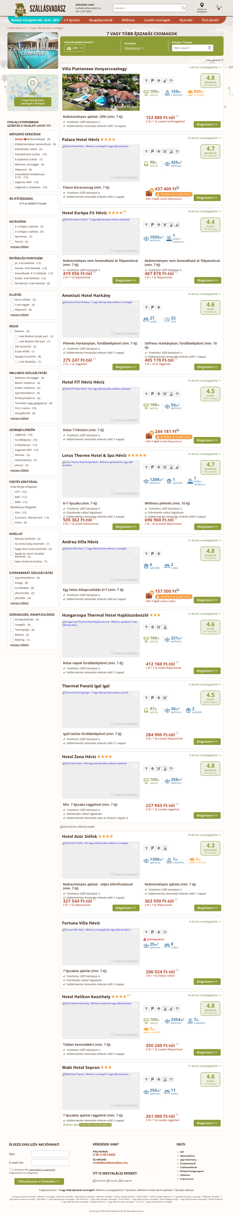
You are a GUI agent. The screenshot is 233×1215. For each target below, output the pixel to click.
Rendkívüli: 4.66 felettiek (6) (32, 283)
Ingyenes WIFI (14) (26, 182)
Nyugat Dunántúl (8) (28, 356)
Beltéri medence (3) (27, 383)
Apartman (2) (23, 236)
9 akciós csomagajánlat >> (205, 755)
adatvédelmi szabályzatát (42, 1169)
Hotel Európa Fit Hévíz (84, 212)
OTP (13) (20, 491)
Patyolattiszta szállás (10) (31, 154)
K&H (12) (21, 497)
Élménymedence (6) (27, 398)
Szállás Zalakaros (157, 1196)
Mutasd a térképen (126, 107)
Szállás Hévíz (142, 1196)
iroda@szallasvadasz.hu (88, 8)
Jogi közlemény (188, 1159)
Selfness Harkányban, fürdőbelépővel (181, 345)
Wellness (128, 20)
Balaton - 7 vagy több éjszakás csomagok (183, 1196)
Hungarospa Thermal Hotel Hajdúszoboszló (105, 615)
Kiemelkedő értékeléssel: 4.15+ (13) (30, 176)
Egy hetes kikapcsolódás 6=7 (93, 590)
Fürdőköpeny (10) (26, 439)
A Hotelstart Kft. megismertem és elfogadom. (32, 1171)
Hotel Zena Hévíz (79, 756)
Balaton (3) (22, 331)
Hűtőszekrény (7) (26, 460)
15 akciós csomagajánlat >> (205, 454)
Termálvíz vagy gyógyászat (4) (33, 403)
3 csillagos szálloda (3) (29, 231)
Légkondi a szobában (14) (31, 187)
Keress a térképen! (202, 10)
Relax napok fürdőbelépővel (93, 663)
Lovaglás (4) (22, 624)
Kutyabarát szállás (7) (28, 159)
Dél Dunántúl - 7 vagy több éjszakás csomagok (96, 1199)
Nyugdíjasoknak (101, 20)
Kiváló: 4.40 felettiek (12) (30, 278)
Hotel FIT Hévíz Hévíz (83, 382)
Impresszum (187, 1178)
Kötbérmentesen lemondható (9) (35, 144)
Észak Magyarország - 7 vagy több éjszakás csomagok (183, 1199)
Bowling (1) (22, 639)
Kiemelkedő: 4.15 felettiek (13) (34, 273)
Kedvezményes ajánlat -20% (93, 117)
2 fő (75, 48)
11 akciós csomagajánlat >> (205, 540)
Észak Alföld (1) (25, 351)
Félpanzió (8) (23, 169)
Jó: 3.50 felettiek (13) (28, 263)
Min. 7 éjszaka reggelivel (90, 804)
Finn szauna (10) (25, 408)
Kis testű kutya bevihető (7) (32, 543)
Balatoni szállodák (65, 1196)
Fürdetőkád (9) (24, 588)
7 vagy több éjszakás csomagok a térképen (33, 101)
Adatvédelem (187, 1155)
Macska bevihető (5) (27, 538)
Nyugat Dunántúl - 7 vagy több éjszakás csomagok (112, 1201)
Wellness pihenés (167, 503)
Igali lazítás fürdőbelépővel (92, 734)
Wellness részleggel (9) (29, 164)
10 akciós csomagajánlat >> (205, 380)
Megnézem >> (207, 124)
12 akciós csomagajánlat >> (205, 613)
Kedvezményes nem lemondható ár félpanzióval (100, 263)
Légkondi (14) (23, 434)
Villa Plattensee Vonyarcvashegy (94, 68)
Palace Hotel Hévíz (80, 139)
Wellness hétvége (104, 1196)
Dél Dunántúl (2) (25, 346)
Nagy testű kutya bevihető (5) (33, 548)
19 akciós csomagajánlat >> (205, 835)
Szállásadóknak (188, 1167)
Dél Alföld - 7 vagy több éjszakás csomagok (55, 1199)
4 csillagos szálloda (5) (29, 226)
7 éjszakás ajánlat (85, 971)
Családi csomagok (157, 20)
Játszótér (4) (23, 598)
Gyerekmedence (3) (27, 393)
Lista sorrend (213, 60)
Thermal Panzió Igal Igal (86, 685)
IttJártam (185, 1175)
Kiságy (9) (21, 582)
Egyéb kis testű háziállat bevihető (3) (29, 555)
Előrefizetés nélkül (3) (28, 149)
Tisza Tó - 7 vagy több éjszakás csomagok (154, 1201)
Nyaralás (186, 20)
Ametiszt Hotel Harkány (86, 295)
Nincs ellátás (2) (25, 299)
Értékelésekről (188, 1163)
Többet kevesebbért (86, 1044)
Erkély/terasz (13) (26, 445)
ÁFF (182, 1152)
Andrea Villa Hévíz (80, 541)
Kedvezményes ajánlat (170, 884)
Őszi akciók (210, 20)
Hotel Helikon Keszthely (86, 996)
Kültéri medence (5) (27, 387)
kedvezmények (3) (32, 139)
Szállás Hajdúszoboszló (124, 1196)
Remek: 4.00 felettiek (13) (31, 268)
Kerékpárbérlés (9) (27, 619)
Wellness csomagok (46, 1196)
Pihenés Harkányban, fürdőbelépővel (100, 343)
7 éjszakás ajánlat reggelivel (93, 1115)
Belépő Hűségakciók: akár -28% (35, 20)
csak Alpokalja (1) (30, 361)
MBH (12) (21, 502)
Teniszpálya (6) (24, 629)
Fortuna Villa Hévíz (81, 923)
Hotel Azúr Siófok (79, 836)
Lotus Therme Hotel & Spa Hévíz (94, 455)
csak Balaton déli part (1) (34, 341)
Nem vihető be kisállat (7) (31, 561)
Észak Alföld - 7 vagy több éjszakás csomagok (138, 1199)
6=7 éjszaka (80, 503)
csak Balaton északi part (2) (36, 336)
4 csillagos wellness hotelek (23, 1196)
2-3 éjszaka (72, 20)
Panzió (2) (21, 241)
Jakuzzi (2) (21, 465)
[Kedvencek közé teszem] (135, 78)
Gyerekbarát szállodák (84, 1196)
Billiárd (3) (22, 634)
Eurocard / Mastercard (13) (32, 517)
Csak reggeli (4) (25, 304)
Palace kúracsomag (86, 187)
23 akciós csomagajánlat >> (205, 138)
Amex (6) (21, 522)
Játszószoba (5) (24, 593)
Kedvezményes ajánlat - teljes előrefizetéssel (98, 886)
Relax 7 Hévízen (83, 430)
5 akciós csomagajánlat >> (205, 684)
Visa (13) (20, 512)
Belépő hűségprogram (192, 1171)
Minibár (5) (22, 455)
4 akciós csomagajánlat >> (205, 67)
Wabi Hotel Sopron (81, 1067)
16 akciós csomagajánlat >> (205, 211)
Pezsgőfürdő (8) (25, 413)
